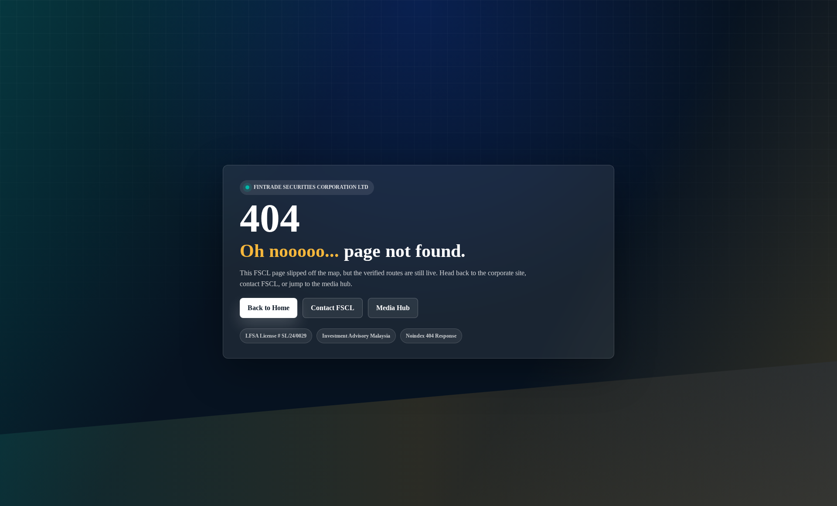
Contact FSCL (332, 307)
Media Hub (393, 307)
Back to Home (268, 307)
